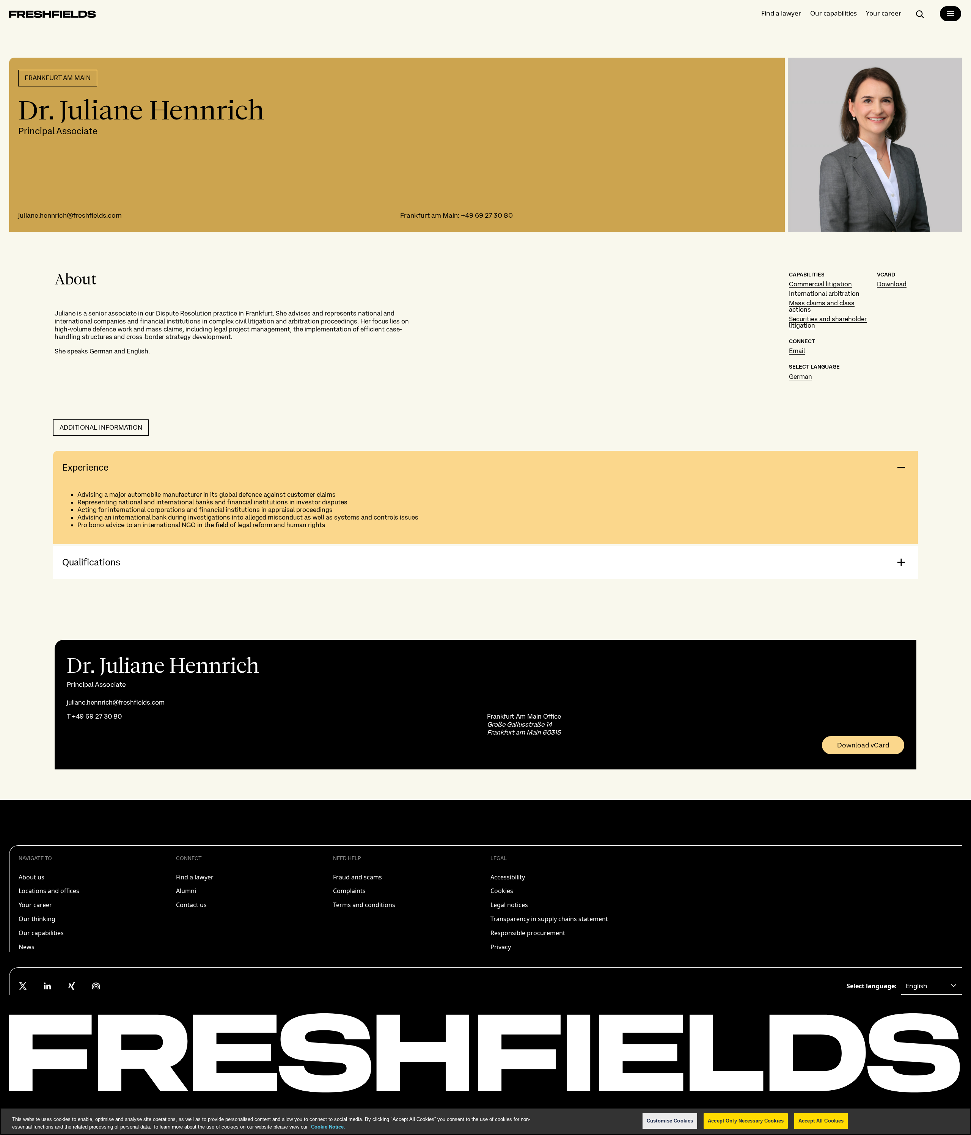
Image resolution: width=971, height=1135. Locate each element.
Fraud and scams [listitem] (357, 877)
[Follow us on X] (23, 986)
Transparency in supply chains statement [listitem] (549, 919)
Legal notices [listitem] (509, 905)
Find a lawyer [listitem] (195, 877)
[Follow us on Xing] (71, 986)
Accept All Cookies (821, 1121)
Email (797, 351)
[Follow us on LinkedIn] (47, 986)
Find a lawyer (781, 13)
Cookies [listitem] (501, 891)
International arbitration (824, 293)
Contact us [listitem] (191, 905)
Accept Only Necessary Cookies (746, 1121)
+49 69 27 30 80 (487, 215)
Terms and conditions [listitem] (364, 905)
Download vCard (863, 745)
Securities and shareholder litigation (828, 322)
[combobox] (931, 986)
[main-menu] (950, 13)
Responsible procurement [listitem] (527, 933)
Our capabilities (833, 13)
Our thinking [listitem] (37, 919)
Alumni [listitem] (186, 891)
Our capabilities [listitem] (41, 933)
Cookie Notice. (327, 1127)
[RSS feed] (96, 986)
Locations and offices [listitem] (49, 891)
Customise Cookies (670, 1121)
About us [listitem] (31, 877)
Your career (883, 13)
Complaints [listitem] (349, 891)
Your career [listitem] (35, 905)
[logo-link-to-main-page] (52, 15)
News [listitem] (27, 947)
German (800, 376)
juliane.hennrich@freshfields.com (70, 215)
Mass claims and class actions (822, 306)
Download (892, 284)
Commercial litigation (820, 284)
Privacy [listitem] (500, 947)
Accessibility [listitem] (507, 877)
